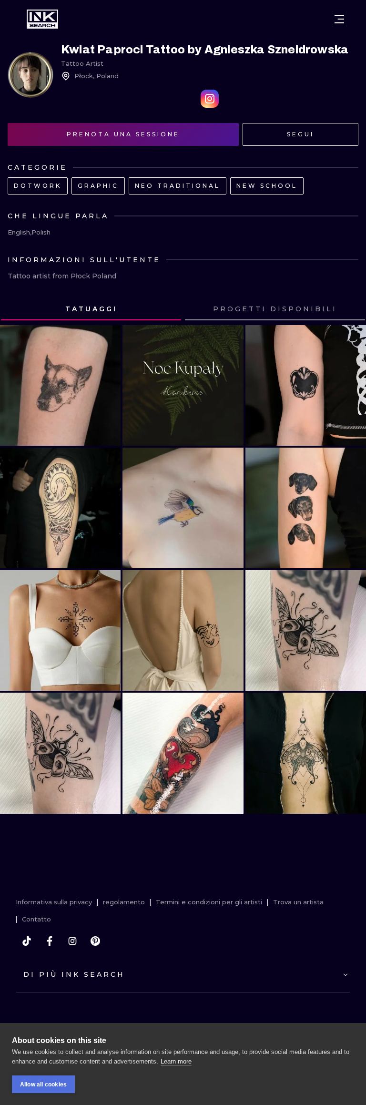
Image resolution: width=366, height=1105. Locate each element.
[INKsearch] (42, 19)
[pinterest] (95, 941)
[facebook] (49, 941)
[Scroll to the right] (349, 309)
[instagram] (72, 941)
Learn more (176, 1061)
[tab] (91, 309)
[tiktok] (26, 941)
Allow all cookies (43, 1084)
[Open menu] (339, 19)
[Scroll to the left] (16, 309)
